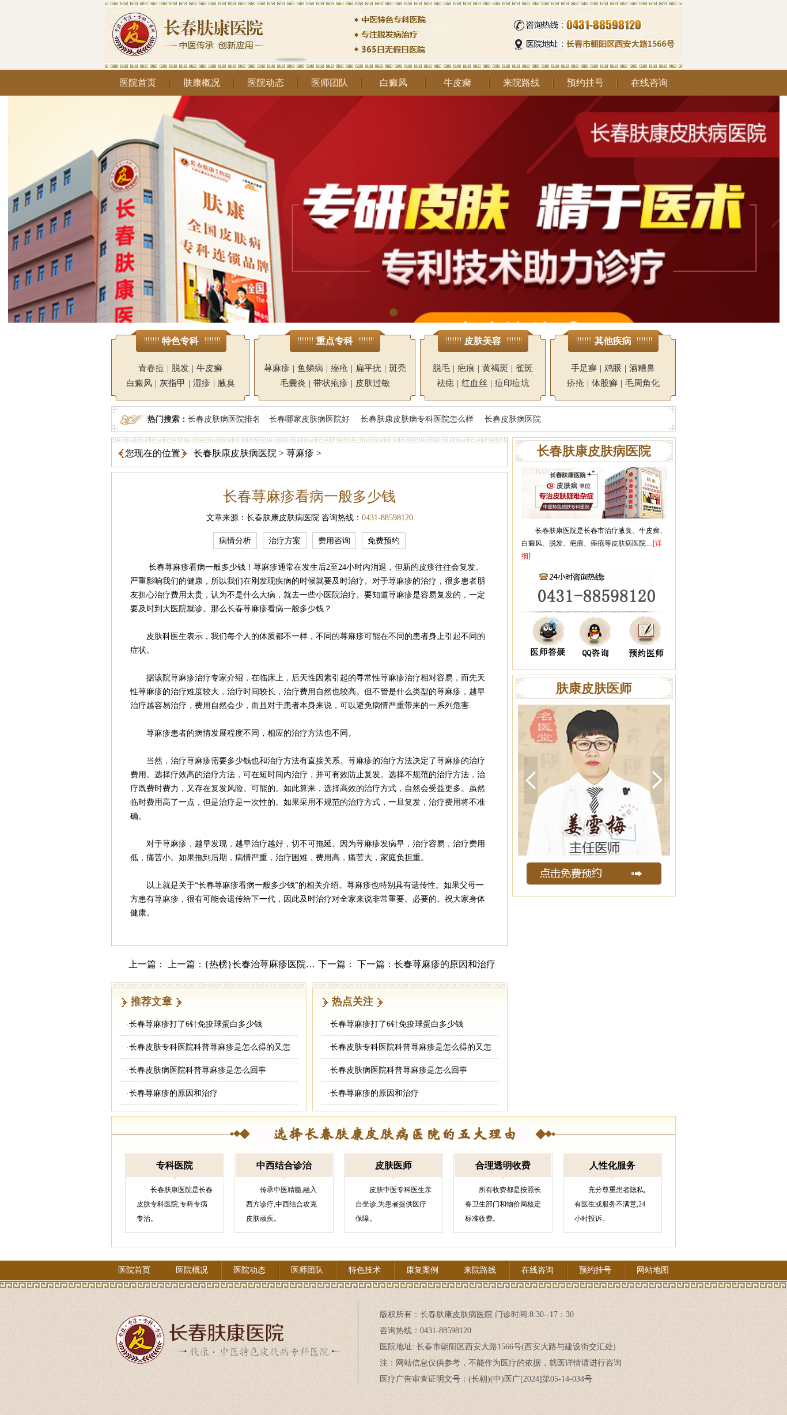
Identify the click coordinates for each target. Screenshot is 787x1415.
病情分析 (235, 540)
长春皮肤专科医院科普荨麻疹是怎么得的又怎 (209, 1047)
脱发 (180, 368)
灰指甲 (173, 383)
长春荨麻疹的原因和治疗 (444, 964)
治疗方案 (284, 540)
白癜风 (393, 83)
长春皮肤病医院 (513, 418)
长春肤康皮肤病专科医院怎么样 (417, 418)
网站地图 (653, 1270)
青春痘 (151, 368)
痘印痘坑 (512, 383)
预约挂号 (585, 83)
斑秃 (397, 368)
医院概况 (192, 1270)
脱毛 (441, 368)
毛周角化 (642, 383)
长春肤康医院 (556, 531)
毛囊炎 (293, 383)
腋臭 (226, 383)
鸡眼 (613, 368)
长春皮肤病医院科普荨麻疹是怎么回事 (197, 1070)
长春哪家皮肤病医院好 (309, 418)
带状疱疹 (330, 383)
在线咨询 (649, 83)
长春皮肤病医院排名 (224, 418)
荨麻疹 (277, 368)
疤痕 (466, 368)
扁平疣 (368, 368)
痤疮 (339, 368)
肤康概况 (201, 83)
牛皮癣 (457, 83)
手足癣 (584, 368)
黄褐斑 (495, 368)
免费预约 (384, 540)
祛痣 (445, 383)
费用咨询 (334, 540)
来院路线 (521, 83)
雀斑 (524, 368)
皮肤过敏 (372, 383)
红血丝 (474, 383)
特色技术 (365, 1270)
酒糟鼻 (642, 368)
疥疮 (575, 383)
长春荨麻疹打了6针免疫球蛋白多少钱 (195, 1024)
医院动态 (265, 83)
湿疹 (201, 383)
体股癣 (605, 383)
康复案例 (422, 1270)
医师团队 (329, 83)
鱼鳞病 (310, 368)
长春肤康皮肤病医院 (235, 453)
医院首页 (137, 83)
